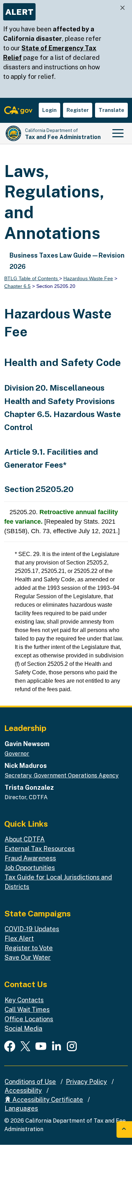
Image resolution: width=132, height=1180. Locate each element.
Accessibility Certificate (47, 1099)
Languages (21, 1108)
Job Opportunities (30, 867)
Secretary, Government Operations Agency (62, 775)
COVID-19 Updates (32, 929)
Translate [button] (111, 110)
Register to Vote (29, 948)
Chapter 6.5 (17, 286)
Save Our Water (28, 957)
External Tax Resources (40, 848)
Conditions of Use (30, 1081)
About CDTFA (25, 839)
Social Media (23, 1028)
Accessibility (23, 1090)
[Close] (122, 8)
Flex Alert (19, 938)
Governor (17, 753)
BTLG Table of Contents (31, 278)
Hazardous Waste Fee (88, 278)
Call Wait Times (27, 1009)
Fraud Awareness (30, 858)
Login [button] (49, 110)
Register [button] (78, 110)
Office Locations (29, 1019)
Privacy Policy (86, 1081)
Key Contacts (24, 1000)
